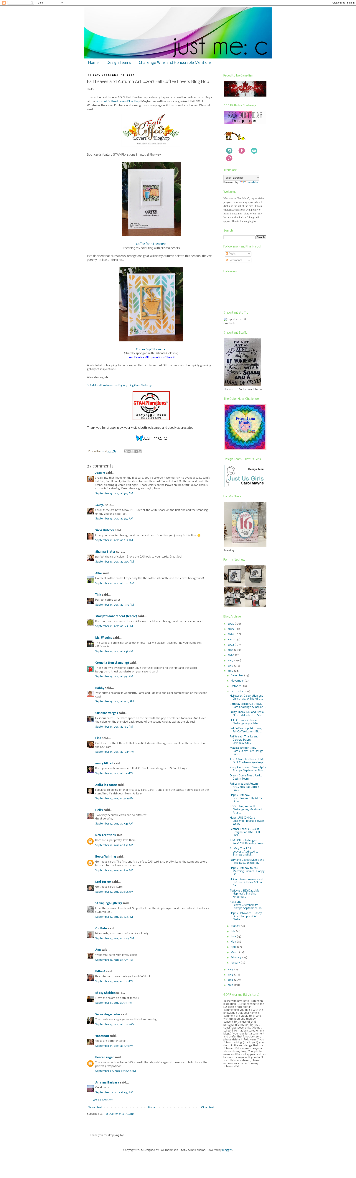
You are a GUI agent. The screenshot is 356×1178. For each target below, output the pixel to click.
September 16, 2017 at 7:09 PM (114, 701)
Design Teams (118, 63)
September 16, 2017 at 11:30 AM (114, 604)
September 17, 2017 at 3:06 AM (114, 798)
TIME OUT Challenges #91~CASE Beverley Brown (247, 842)
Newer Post (95, 1107)
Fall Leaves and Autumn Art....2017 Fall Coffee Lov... (244, 787)
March (235, 952)
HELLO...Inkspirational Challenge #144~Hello (244, 722)
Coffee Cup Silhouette (150, 349)
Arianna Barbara (107, 1082)
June (234, 936)
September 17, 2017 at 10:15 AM (114, 938)
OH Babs (101, 928)
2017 (231, 670)
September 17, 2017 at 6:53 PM (114, 960)
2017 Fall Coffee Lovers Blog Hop (118, 101)
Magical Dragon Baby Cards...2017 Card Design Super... (246, 751)
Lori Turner (103, 882)
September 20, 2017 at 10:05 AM (115, 1071)
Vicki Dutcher (104, 530)
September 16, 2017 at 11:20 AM (114, 583)
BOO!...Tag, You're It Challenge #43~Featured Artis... (246, 809)
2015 (231, 974)
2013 (231, 985)
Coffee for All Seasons (151, 244)
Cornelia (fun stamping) (112, 662)
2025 (231, 629)
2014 (231, 979)
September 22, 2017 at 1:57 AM (114, 1092)
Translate (252, 182)
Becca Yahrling (105, 856)
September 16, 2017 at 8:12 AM (114, 540)
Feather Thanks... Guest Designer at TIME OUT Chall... (245, 832)
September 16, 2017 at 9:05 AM (114, 561)
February (236, 957)
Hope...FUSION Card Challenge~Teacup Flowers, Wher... (247, 821)
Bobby (99, 688)
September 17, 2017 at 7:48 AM (114, 823)
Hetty (99, 810)
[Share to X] (133, 451)
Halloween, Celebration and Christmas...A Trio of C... (246, 697)
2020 (231, 655)
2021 (231, 650)
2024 (231, 634)
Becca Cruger (104, 1057)
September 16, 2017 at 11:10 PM (114, 773)
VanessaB (102, 1036)
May (234, 941)
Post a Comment (102, 1100)
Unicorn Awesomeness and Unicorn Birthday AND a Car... (246, 882)
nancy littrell (104, 763)
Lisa (98, 738)
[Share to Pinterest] (140, 451)
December (237, 675)
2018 (231, 665)
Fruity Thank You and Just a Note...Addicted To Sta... (247, 714)
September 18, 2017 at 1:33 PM (113, 1002)
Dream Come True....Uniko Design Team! (246, 777)
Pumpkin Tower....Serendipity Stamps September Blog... (248, 769)
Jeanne (100, 472)
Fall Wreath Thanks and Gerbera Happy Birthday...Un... (244, 739)
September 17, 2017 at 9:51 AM (114, 916)
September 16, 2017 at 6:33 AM (114, 518)
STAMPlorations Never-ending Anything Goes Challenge (119, 385)
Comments (235, 260)
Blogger (227, 1150)
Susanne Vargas (106, 713)
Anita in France (106, 785)
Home (93, 63)
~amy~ (99, 505)
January (236, 962)
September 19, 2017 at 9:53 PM (114, 1046)
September (238, 691)
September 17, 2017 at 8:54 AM (114, 870)
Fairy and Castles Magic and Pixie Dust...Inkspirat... (247, 861)
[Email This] (126, 451)
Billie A (100, 971)
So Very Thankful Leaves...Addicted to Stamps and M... (244, 851)
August (235, 926)
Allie (98, 573)
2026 (231, 623)
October (236, 686)
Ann (98, 950)
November (238, 680)
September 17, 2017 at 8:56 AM (114, 891)
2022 (231, 644)
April (234, 947)
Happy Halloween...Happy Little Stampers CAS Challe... (246, 916)
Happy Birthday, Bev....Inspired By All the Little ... (246, 798)
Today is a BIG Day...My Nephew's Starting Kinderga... (244, 894)
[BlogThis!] (129, 451)
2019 (231, 660)
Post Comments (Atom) (119, 1113)
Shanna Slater (105, 551)
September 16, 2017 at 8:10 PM (114, 726)
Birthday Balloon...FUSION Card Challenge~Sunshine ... (248, 706)
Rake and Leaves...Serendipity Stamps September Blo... (247, 905)
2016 (231, 969)
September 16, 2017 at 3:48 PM (114, 651)
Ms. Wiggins (103, 637)
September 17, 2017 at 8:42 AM (114, 845)
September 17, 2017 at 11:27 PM (114, 981)
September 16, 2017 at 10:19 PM (114, 751)
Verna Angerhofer (107, 1014)
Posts (232, 253)
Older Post (207, 1107)
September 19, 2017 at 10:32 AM (114, 1024)
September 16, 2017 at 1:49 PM (114, 626)
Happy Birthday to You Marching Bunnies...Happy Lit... (247, 871)
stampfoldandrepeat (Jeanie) (116, 616)
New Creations (105, 835)
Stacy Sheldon (105, 993)
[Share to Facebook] (136, 451)
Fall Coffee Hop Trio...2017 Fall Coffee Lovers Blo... (246, 730)
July (233, 931)
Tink (98, 594)
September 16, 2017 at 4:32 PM (114, 676)
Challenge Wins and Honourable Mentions (175, 63)
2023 (231, 639)
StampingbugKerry (108, 903)
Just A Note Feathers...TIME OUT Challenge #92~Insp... (247, 761)
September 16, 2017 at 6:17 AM (114, 493)
